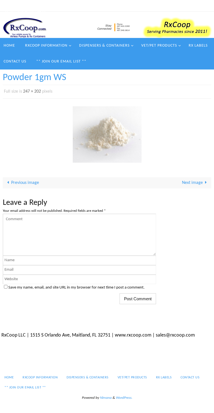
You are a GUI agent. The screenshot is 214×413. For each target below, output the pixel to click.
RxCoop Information (38, 5)
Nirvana (106, 396)
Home (9, 5)
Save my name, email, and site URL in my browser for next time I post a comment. (76, 286)
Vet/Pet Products (126, 5)
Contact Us (180, 5)
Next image (192, 181)
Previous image (25, 181)
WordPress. (124, 396)
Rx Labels (156, 5)
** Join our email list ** (25, 13)
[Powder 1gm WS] (107, 133)
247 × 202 (32, 91)
